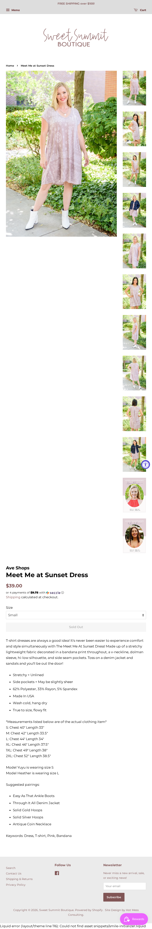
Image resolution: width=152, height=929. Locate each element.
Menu (15, 10)
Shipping (13, 597)
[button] (76, 593)
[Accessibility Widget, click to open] (145, 464)
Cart (142, 10)
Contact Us (13, 873)
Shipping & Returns (19, 879)
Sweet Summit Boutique (56, 910)
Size (9, 608)
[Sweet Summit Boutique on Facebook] (57, 874)
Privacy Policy (16, 885)
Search (10, 868)
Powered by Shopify (89, 910)
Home (10, 65)
